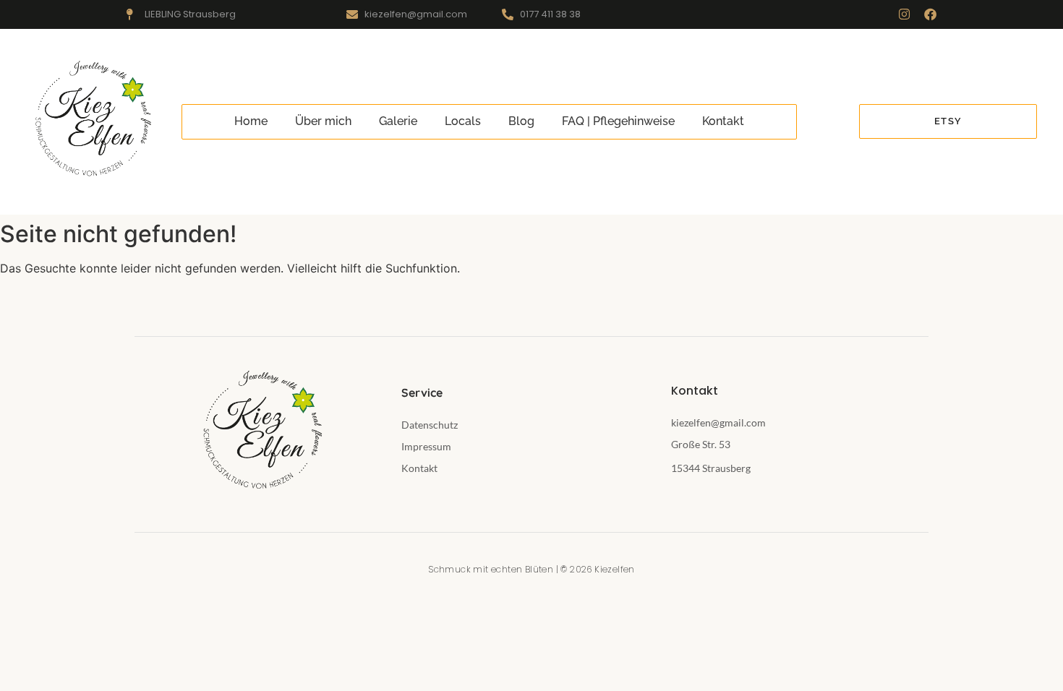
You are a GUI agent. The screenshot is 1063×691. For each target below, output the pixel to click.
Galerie (398, 121)
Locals (463, 121)
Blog (521, 121)
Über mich (323, 121)
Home (251, 121)
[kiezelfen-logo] (91, 120)
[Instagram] (904, 14)
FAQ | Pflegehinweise (618, 121)
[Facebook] (930, 14)
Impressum (426, 446)
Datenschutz (429, 425)
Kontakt (723, 121)
